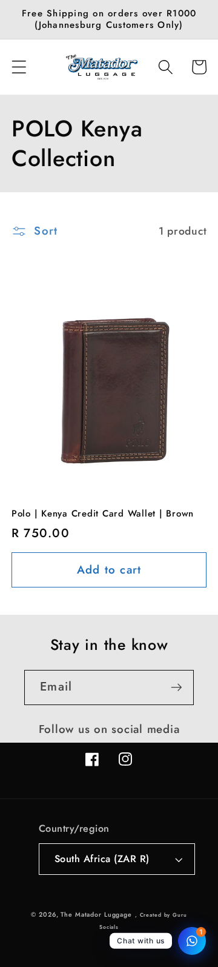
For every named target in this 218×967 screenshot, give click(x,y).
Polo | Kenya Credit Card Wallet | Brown (103, 514)
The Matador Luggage (96, 914)
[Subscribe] (176, 687)
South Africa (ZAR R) (102, 859)
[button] (19, 67)
